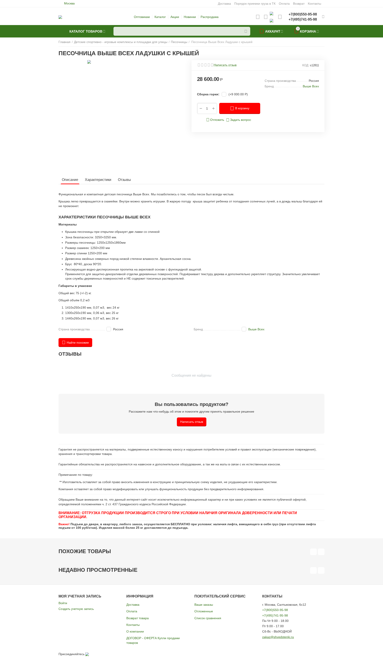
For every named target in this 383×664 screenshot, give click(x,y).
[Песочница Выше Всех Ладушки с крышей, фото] (129, 115)
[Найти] (245, 31)
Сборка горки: (208, 94)
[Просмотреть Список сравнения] (266, 17)
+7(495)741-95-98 (275, 615)
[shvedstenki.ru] (60, 17)
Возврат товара (137, 618)
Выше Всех (256, 329)
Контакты (133, 625)
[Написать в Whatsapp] (271, 13)
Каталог (160, 17)
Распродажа (210, 17)
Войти (63, 603)
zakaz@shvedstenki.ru (278, 637)
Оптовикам (142, 17)
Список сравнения (207, 618)
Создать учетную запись (76, 609)
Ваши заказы (203, 604)
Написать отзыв (225, 65)
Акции (174, 17)
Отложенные (203, 611)
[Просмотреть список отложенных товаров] (258, 17)
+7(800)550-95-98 (275, 610)
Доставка (132, 604)
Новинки (190, 17)
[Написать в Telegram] (271, 20)
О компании (135, 631)
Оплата (131, 611)
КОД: (305, 65)
